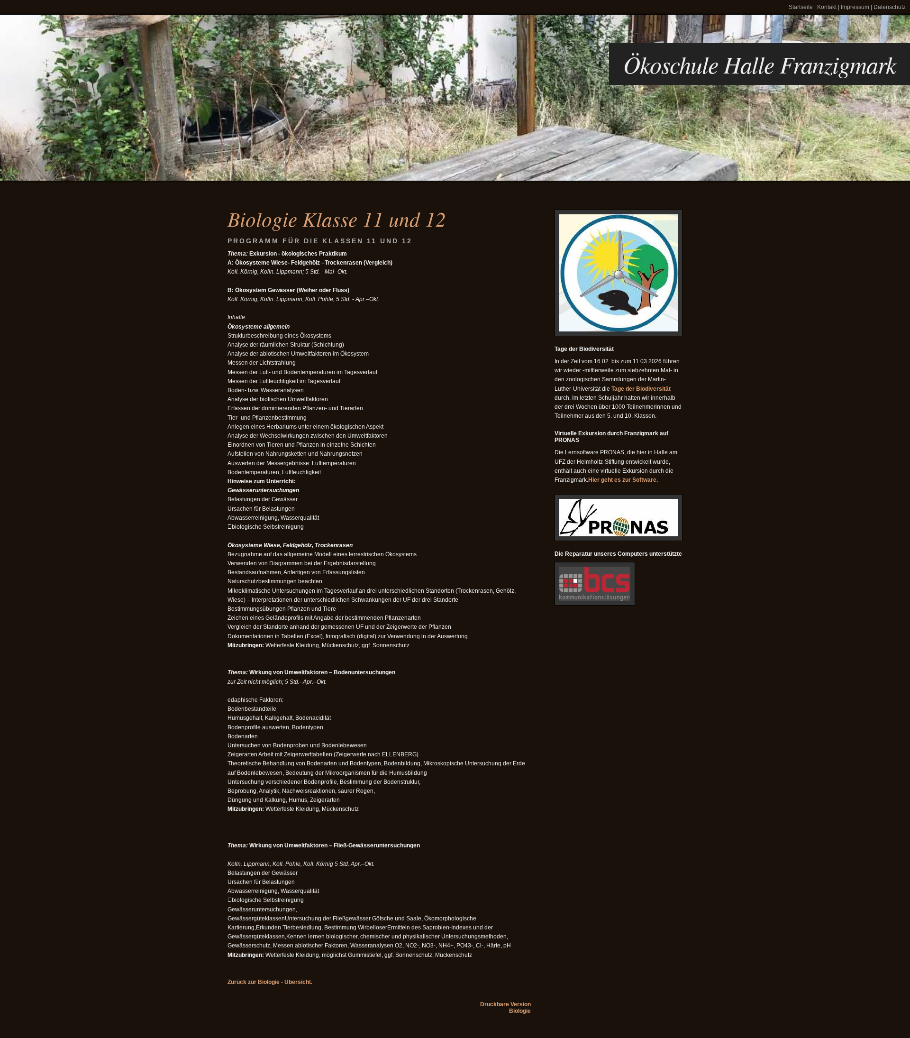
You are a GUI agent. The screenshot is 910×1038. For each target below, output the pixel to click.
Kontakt (827, 7)
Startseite (801, 7)
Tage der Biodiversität (641, 389)
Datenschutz (890, 7)
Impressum (855, 7)
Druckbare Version (505, 1004)
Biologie (520, 1011)
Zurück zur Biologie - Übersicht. (270, 982)
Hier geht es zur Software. (623, 480)
